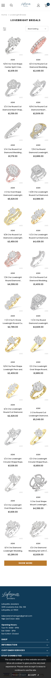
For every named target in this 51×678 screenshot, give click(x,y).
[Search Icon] (11, 5)
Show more (25, 563)
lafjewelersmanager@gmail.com (16, 616)
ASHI (13, 59)
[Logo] (26, 5)
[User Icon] (38, 5)
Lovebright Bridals (18, 14)
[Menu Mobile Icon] (3, 5)
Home (4, 14)
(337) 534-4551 (13, 618)
